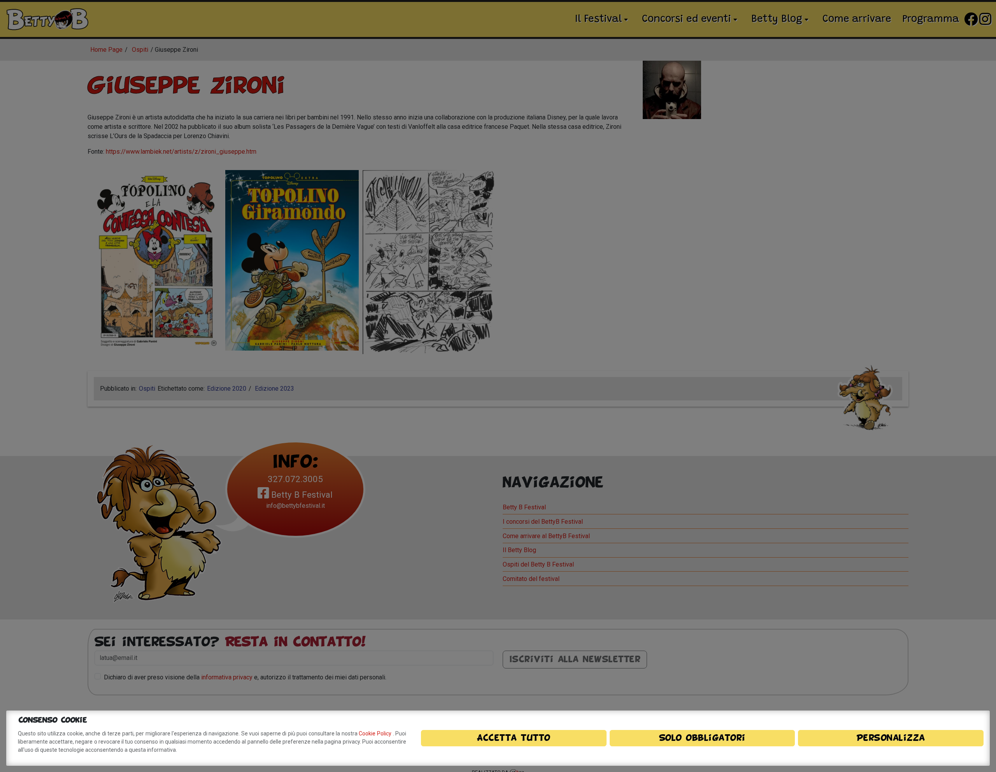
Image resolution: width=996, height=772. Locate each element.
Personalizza (891, 738)
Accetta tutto (514, 738)
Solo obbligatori (702, 738)
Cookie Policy (376, 733)
